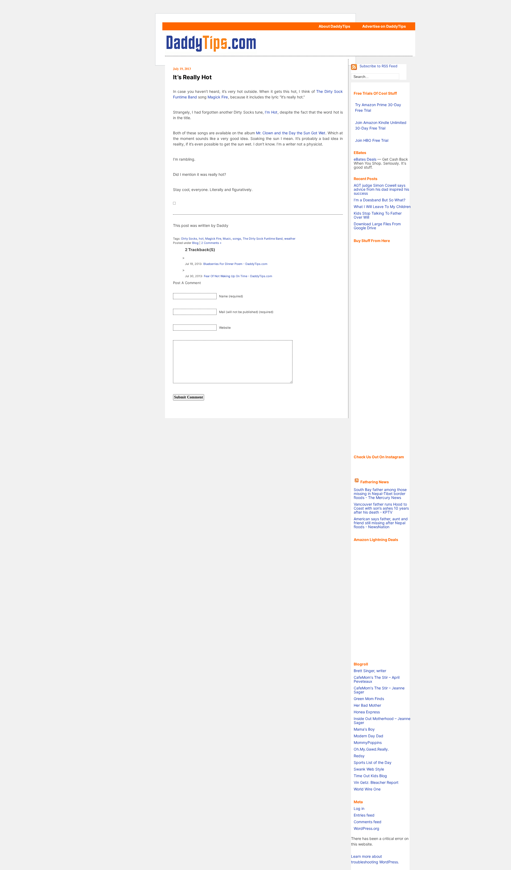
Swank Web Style (369, 769)
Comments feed (367, 821)
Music (227, 238)
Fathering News (374, 482)
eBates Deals (365, 159)
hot (201, 238)
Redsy (359, 756)
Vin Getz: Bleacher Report (376, 782)
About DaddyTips (334, 26)
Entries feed (364, 815)
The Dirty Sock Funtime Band (263, 238)
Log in (359, 808)
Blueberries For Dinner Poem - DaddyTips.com (235, 264)
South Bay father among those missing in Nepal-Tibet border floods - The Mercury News (380, 493)
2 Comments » (211, 243)
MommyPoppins (368, 742)
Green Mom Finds (369, 698)
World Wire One (367, 789)
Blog (195, 243)
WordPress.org (366, 828)
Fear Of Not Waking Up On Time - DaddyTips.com (238, 276)
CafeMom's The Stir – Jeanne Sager (379, 690)
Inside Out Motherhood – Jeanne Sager (382, 720)
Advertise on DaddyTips (384, 26)
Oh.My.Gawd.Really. (371, 749)
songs (237, 238)
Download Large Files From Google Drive (377, 226)
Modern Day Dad (368, 736)
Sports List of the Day (373, 762)
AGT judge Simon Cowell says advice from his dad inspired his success (381, 189)
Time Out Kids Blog (370, 775)
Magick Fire (218, 97)
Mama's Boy (364, 729)
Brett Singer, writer (370, 670)
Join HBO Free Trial (371, 140)
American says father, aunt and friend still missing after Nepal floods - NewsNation (381, 523)
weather (289, 238)
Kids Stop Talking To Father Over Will (378, 215)
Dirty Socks (189, 238)
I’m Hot (271, 112)
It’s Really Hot (192, 77)
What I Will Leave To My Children (382, 206)
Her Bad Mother (367, 705)
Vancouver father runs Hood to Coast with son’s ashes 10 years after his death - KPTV (381, 508)
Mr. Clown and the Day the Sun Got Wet (290, 133)
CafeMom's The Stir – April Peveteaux (376, 679)
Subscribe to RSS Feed (378, 66)
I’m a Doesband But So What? (379, 200)
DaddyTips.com (289, 43)
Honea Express (367, 712)
